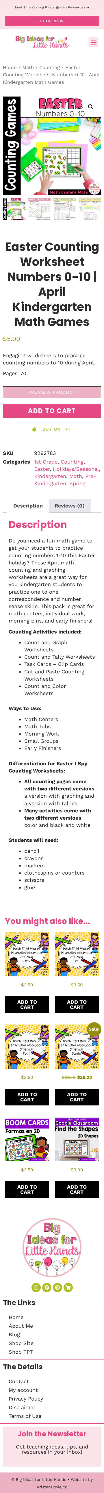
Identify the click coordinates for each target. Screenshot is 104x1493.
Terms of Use (25, 1416)
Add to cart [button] (27, 1004)
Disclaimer (22, 1407)
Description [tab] (28, 506)
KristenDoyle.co (52, 1487)
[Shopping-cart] (68, 1287)
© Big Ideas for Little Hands (38, 1479)
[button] (93, 42)
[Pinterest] (57, 1287)
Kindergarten (50, 476)
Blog (14, 1334)
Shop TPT (21, 1352)
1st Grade (45, 462)
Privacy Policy (26, 1399)
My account (23, 1390)
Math (28, 67)
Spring (77, 483)
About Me (21, 1326)
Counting (49, 67)
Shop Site (21, 1343)
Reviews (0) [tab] (70, 506)
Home (10, 67)
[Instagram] (36, 1287)
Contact (19, 1381)
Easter (42, 469)
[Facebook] (46, 1287)
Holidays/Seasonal (76, 469)
